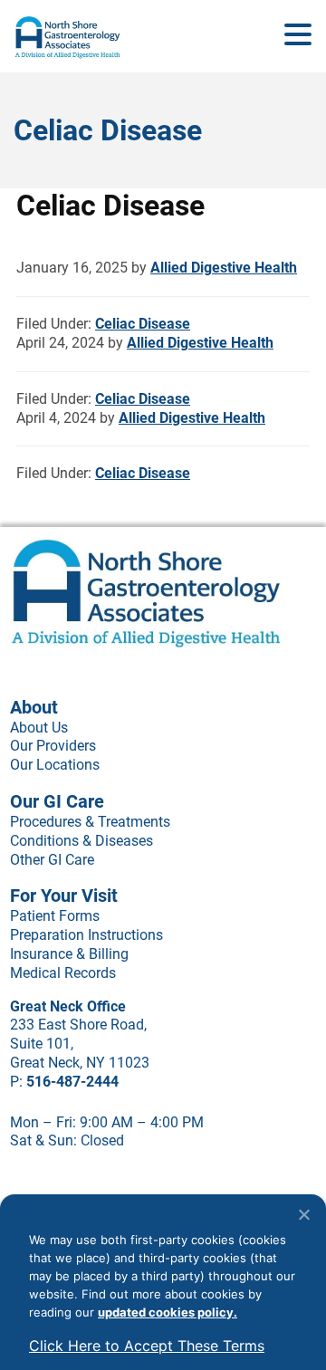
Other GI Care (52, 859)
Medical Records (63, 973)
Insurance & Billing (69, 954)
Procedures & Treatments (90, 821)
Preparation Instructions (86, 935)
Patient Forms (55, 916)
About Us (39, 727)
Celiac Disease (142, 323)
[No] (303, 1214)
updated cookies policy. (167, 1312)
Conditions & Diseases (81, 840)
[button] (298, 35)
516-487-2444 (72, 1081)
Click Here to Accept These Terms (146, 1345)
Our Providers (53, 745)
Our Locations (55, 764)
